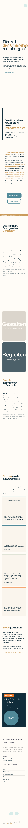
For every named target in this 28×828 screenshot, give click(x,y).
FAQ (4, 769)
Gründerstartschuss (8, 774)
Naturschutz (6, 771)
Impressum (5, 776)
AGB (4, 781)
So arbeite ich (9, 72)
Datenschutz (6, 779)
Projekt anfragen (14, 195)
